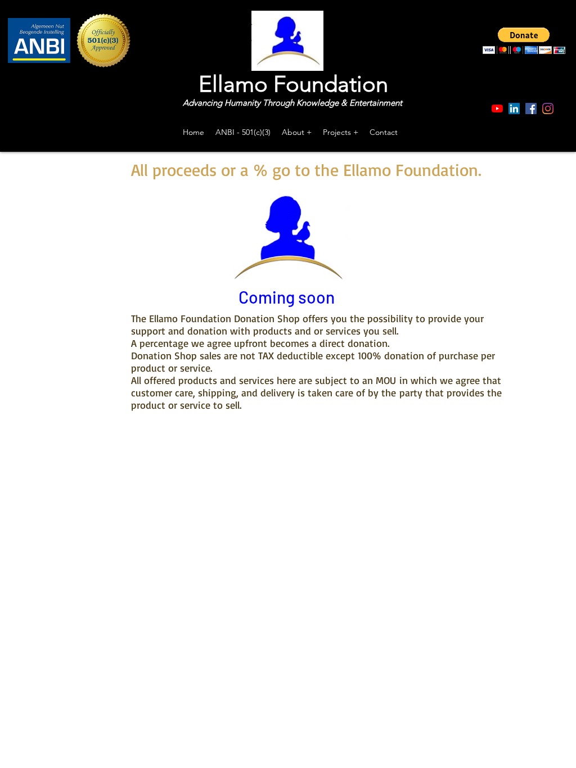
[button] (524, 41)
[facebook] (531, 108)
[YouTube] (497, 108)
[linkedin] (514, 108)
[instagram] (548, 108)
